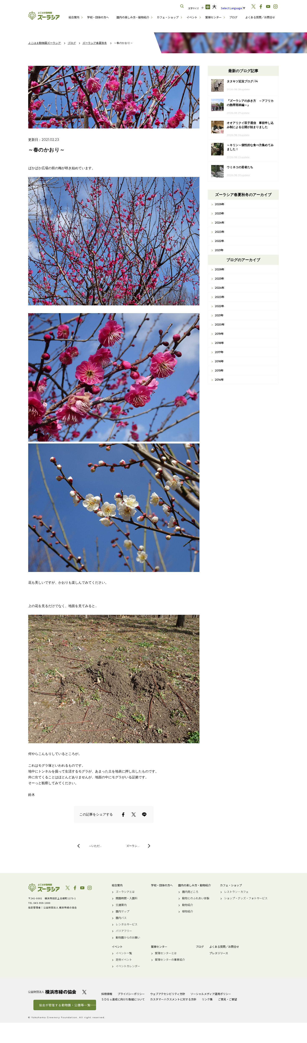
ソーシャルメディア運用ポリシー (210, 994)
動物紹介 (187, 905)
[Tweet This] (133, 814)
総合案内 (74, 17)
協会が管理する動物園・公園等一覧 (64, 1005)
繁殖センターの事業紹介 (170, 960)
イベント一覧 (124, 953)
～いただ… (95, 845)
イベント (191, 17)
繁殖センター (213, 17)
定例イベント (124, 960)
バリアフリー (124, 931)
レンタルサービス (126, 924)
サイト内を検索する (182, 6)
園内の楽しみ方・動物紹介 (133, 17)
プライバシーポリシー (131, 994)
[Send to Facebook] (123, 814)
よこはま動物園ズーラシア (44, 887)
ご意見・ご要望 (227, 999)
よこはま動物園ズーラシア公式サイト (44, 15)
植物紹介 (187, 911)
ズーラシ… (132, 845)
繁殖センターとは (166, 953)
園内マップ (122, 911)
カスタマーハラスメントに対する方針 (173, 999)
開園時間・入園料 (126, 898)
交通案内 (121, 905)
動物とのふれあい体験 (195, 898)
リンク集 (207, 999)
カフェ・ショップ (168, 17)
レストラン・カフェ (236, 892)
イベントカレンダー (128, 966)
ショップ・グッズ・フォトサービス (246, 898)
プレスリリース (218, 953)
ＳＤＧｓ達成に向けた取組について (123, 999)
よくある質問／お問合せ (260, 17)
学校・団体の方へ (98, 17)
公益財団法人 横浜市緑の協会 (52, 992)
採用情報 (106, 994)
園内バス (121, 918)
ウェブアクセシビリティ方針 (167, 994)
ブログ (233, 17)
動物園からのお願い (128, 937)
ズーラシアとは (125, 892)
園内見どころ (190, 892)
